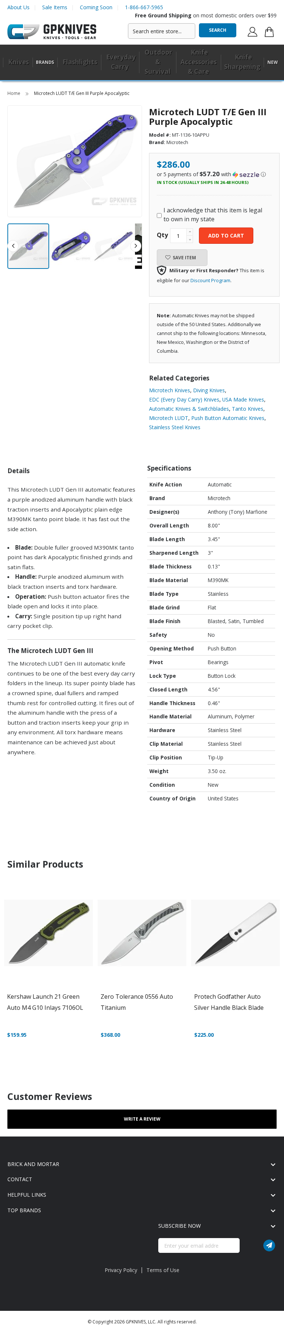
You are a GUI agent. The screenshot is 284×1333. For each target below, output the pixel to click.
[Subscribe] (269, 1245)
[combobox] (161, 31)
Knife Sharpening (242, 62)
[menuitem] (17, 62)
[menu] (142, 63)
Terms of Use (162, 1270)
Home (14, 93)
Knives (18, 62)
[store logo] (51, 32)
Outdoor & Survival (158, 62)
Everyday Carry (121, 62)
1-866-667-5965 (144, 7)
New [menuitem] (272, 62)
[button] (71, 246)
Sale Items (54, 7)
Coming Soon (96, 7)
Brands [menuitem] (45, 62)
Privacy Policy (121, 1270)
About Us (18, 7)
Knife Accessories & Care (198, 62)
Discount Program (210, 280)
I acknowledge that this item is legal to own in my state (212, 214)
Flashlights (79, 62)
